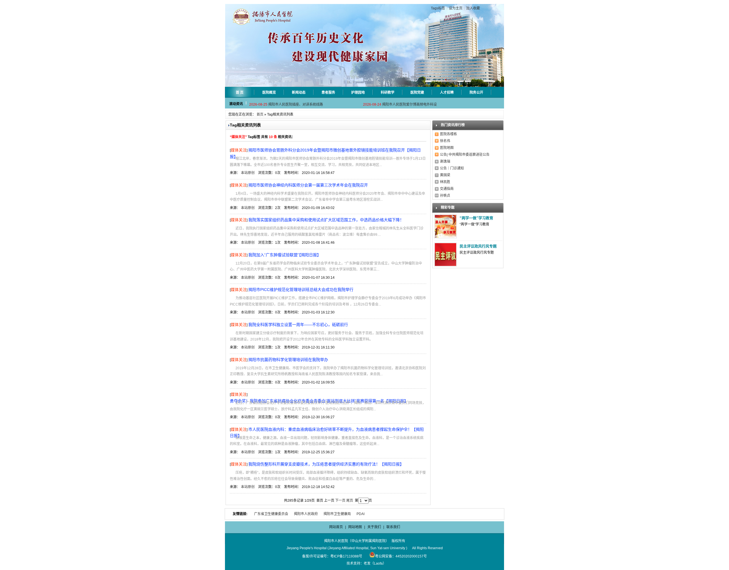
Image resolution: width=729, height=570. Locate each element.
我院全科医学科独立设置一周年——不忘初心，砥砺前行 (298, 324)
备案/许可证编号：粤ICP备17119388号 (332, 556)
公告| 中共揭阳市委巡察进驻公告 (465, 155)
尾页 (349, 501)
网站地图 (355, 527)
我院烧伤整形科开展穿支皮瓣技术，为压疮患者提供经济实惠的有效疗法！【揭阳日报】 (326, 464)
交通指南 (447, 189)
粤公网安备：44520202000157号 (401, 556)
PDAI (360, 514)
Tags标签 (438, 8)
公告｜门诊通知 (452, 168)
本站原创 (248, 173)
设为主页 (455, 8)
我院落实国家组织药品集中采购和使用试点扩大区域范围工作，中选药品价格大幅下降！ (326, 220)
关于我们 (374, 527)
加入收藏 (473, 8)
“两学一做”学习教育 (476, 218)
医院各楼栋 (448, 134)
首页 (260, 114)
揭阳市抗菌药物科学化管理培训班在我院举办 (288, 359)
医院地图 (447, 148)
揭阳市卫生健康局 (337, 514)
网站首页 (336, 527)
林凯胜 (445, 182)
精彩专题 (447, 208)
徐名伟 (445, 141)
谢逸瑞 (445, 161)
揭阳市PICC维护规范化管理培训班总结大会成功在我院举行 (300, 289)
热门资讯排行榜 (453, 125)
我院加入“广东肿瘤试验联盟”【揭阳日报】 (284, 255)
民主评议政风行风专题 (478, 246)
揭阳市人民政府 (306, 514)
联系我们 (393, 527)
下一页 (340, 501)
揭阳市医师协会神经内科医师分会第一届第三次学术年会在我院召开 (308, 185)
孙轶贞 (445, 196)
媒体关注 (239, 150)
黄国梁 (445, 175)
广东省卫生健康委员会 (271, 514)
